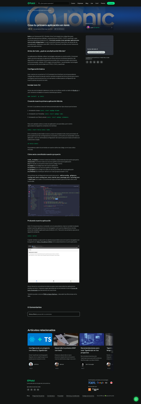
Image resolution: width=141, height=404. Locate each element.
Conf (96, 3)
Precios (103, 3)
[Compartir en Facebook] (87, 62)
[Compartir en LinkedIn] (94, 62)
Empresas (80, 3)
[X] (31, 390)
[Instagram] (34, 390)
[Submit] (39, 3)
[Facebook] (28, 390)
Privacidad (60, 395)
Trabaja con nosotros (88, 395)
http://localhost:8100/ (44, 242)
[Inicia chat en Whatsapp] (136, 399)
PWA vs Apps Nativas (50, 294)
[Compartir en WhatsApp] (97, 62)
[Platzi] (31, 3)
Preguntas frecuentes (38, 395)
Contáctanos (51, 395)
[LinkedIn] (38, 390)
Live (92, 3)
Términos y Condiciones (72, 395)
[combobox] (53, 3)
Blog (87, 3)
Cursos (73, 3)
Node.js (75, 90)
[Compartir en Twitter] (90, 62)
